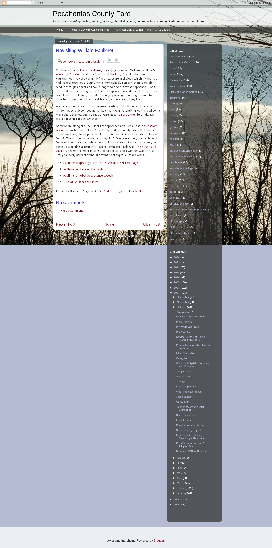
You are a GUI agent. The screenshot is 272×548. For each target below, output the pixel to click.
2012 (177, 267)
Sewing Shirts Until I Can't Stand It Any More (191, 338)
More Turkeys (184, 321)
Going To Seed (185, 358)
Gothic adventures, (89, 70)
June (180, 467)
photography (177, 221)
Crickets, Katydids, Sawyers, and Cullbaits (192, 365)
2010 (177, 277)
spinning (174, 174)
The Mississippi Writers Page (118, 162)
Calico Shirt (182, 401)
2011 (177, 272)
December (183, 297)
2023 (177, 262)
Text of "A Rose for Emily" (81, 182)
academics (176, 238)
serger (173, 191)
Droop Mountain (179, 56)
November (183, 302)
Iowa (172, 109)
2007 (177, 292)
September (184, 312)
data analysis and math (183, 150)
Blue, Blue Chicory (187, 414)
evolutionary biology (181, 168)
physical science (179, 203)
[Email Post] (120, 191)
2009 (177, 282)
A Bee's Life (183, 376)
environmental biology (182, 156)
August (181, 457)
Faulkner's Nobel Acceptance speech (88, 175)
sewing (174, 103)
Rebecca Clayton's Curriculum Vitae (89, 29)
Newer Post (65, 224)
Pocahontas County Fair (190, 424)
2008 (177, 287)
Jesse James (184, 396)
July (179, 462)
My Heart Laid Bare (187, 326)
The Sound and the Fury (105, 74)
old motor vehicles (180, 233)
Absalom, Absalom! (69, 74)
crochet (174, 180)
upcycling (175, 132)
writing (173, 121)
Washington (176, 215)
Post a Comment (72, 210)
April (180, 478)
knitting (174, 115)
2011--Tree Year (179, 227)
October (182, 307)
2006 (177, 499)
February (182, 488)
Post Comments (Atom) (118, 235)
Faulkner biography (76, 162)
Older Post (152, 224)
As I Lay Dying (126, 114)
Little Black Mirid (185, 353)
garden (174, 127)
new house (176, 162)
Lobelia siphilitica (186, 386)
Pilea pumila (183, 331)
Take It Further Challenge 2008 (188, 209)
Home (60, 29)
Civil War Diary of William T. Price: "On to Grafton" (143, 29)
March (181, 483)
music (173, 144)
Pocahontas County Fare (92, 14)
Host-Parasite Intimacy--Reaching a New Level (190, 437)
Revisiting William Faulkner (192, 451)
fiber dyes (175, 186)
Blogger (159, 540)
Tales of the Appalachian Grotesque (190, 408)
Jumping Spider (185, 371)
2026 (177, 257)
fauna (173, 74)
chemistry (175, 197)
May (180, 472)
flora (172, 68)
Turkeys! (181, 381)
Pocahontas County (181, 62)
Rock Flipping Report (188, 430)
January (182, 493)
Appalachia (176, 79)
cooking (174, 138)
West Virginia (177, 85)
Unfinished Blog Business (191, 316)
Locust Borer (183, 419)
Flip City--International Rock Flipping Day (192, 445)
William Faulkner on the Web (83, 169)
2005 (177, 504)
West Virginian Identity (189, 391)
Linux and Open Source (183, 91)
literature (145, 191)
